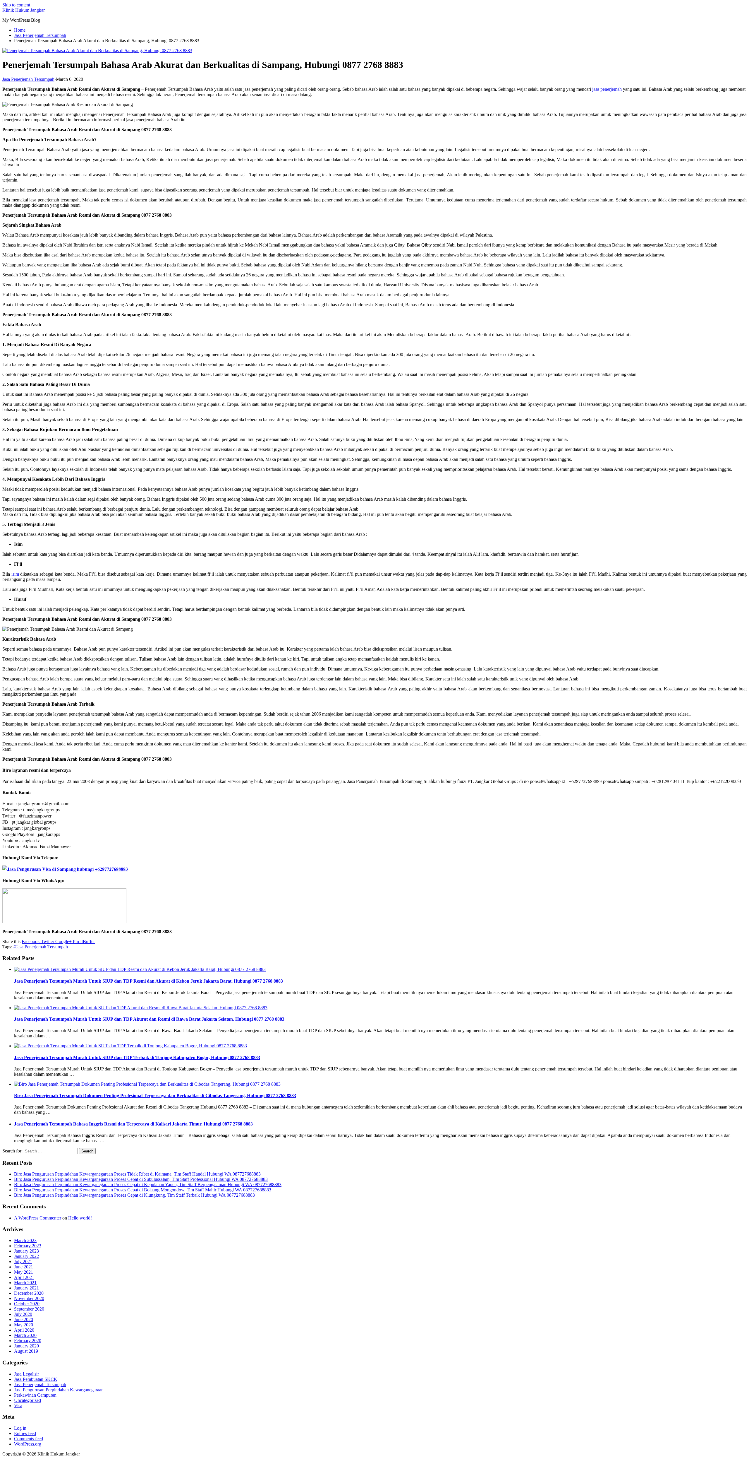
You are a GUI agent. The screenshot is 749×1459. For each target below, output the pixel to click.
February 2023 (27, 1245)
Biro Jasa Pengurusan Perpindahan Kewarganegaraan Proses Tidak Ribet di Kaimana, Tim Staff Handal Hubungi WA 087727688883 (137, 1173)
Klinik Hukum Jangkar (23, 10)
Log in (20, 1428)
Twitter (47, 941)
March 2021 (25, 1282)
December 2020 (29, 1293)
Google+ (63, 941)
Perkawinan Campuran (35, 1395)
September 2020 (29, 1308)
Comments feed (28, 1438)
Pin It (77, 941)
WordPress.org (27, 1443)
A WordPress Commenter (37, 1217)
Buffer (89, 941)
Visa (18, 1405)
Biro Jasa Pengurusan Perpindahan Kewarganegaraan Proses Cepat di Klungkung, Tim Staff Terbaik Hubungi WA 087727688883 (134, 1195)
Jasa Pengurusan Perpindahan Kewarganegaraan (59, 1389)
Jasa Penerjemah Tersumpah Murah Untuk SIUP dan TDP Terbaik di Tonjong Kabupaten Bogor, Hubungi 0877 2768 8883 (137, 1057)
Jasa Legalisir (26, 1373)
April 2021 (24, 1277)
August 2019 (26, 1351)
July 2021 (23, 1261)
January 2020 (26, 1345)
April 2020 (24, 1330)
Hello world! (80, 1217)
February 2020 (27, 1340)
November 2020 (29, 1298)
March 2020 (25, 1335)
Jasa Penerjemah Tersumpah (28, 79)
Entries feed (25, 1433)
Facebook (31, 941)
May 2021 (23, 1272)
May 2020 (23, 1324)
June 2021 (23, 1266)
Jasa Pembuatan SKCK (35, 1379)
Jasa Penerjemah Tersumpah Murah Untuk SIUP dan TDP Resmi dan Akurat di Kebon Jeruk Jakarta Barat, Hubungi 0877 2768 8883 (148, 981)
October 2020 (26, 1303)
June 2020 (23, 1319)
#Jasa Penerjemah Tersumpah (40, 946)
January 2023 (26, 1250)
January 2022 (26, 1256)
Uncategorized (27, 1400)
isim (15, 574)
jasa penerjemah (607, 89)
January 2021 (26, 1287)
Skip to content (16, 4)
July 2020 (23, 1314)
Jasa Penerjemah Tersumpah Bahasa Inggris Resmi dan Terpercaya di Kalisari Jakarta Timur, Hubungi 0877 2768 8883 (133, 1123)
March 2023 (25, 1240)
